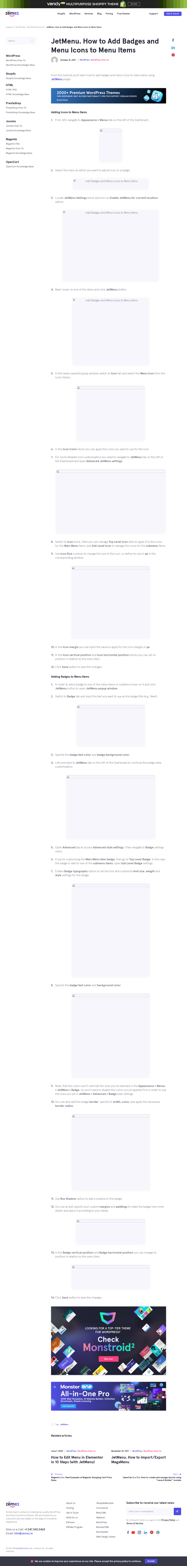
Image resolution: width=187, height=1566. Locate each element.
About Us (70, 1503)
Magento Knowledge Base (19, 153)
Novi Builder (102, 1532)
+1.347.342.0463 (34, 1529)
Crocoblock (102, 1508)
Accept (151, 1561)
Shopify (61, 14)
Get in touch (172, 14)
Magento (11, 139)
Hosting (70, 1508)
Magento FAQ (13, 144)
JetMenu (56, 79)
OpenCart (12, 162)
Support (153, 14)
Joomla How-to (14, 126)
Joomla (11, 121)
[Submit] (177, 1511)
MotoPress (101, 1522)
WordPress (74, 14)
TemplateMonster (105, 1503)
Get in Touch (72, 1513)
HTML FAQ (11, 90)
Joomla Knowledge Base (18, 130)
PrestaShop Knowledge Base (20, 112)
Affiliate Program (74, 1527)
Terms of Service (134, 1523)
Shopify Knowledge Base (18, 78)
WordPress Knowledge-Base (20, 65)
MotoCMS (101, 1513)
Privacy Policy (168, 1520)
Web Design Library (105, 1537)
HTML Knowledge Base (17, 94)
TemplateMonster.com (22, 1548)
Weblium (100, 1518)
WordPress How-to (100, 60)
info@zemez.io (23, 1533)
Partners (70, 1522)
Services (88, 14)
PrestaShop (13, 103)
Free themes (123, 14)
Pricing (109, 14)
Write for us (72, 1518)
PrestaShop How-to (16, 108)
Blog (99, 14)
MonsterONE (102, 1527)
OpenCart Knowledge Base (20, 167)
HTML (9, 85)
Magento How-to (15, 148)
